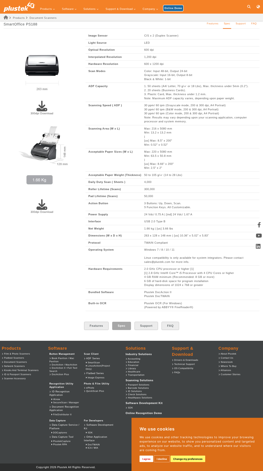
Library (131, 368)
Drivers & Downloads (186, 360)
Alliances (225, 370)
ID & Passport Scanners (17, 374)
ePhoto (90, 388)
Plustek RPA (59, 444)
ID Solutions (134, 391)
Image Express (95, 377)
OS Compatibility (183, 368)
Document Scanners (43, 17)
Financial (132, 365)
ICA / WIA (92, 448)
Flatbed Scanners (13, 358)
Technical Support (184, 364)
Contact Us (226, 358)
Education (133, 362)
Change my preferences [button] (188, 458)
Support (241, 23)
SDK (90, 432)
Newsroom (226, 362)
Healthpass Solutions (139, 397)
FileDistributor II (62, 414)
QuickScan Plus (95, 391)
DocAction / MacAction (64, 365)
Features (212, 23)
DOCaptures (59, 432)
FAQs (177, 372)
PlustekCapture (61, 441)
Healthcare (133, 371)
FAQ (254, 23)
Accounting (133, 359)
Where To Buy (228, 366)
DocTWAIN (93, 444)
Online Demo (173, 8)
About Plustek (228, 354)
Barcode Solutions (138, 388)
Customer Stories (230, 374)
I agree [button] (146, 458)
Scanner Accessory (14, 378)
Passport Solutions (138, 385)
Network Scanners (14, 366)
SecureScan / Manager (65, 402)
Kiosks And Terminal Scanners (21, 370)
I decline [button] (162, 458)
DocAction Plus (60, 374)
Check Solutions (137, 394)
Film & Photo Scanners (16, 354)
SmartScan (93, 362)
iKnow (56, 399)
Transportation (136, 375)
